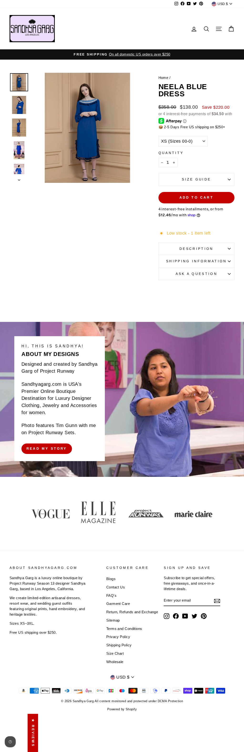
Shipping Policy (119, 645)
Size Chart (115, 653)
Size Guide (196, 179)
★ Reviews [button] (33, 733)
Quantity (171, 153)
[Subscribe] (217, 600)
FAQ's (111, 595)
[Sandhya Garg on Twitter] (194, 616)
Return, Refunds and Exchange (132, 612)
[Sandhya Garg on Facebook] (176, 616)
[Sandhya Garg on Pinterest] (204, 616)
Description (196, 249)
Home (163, 78)
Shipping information (196, 261)
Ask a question (196, 274)
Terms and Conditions (124, 629)
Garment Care (118, 604)
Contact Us (115, 587)
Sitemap (113, 620)
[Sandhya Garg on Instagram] (166, 616)
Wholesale (114, 662)
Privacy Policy (118, 637)
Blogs (111, 579)
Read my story (46, 448)
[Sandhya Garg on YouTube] (185, 616)
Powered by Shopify (122, 709)
